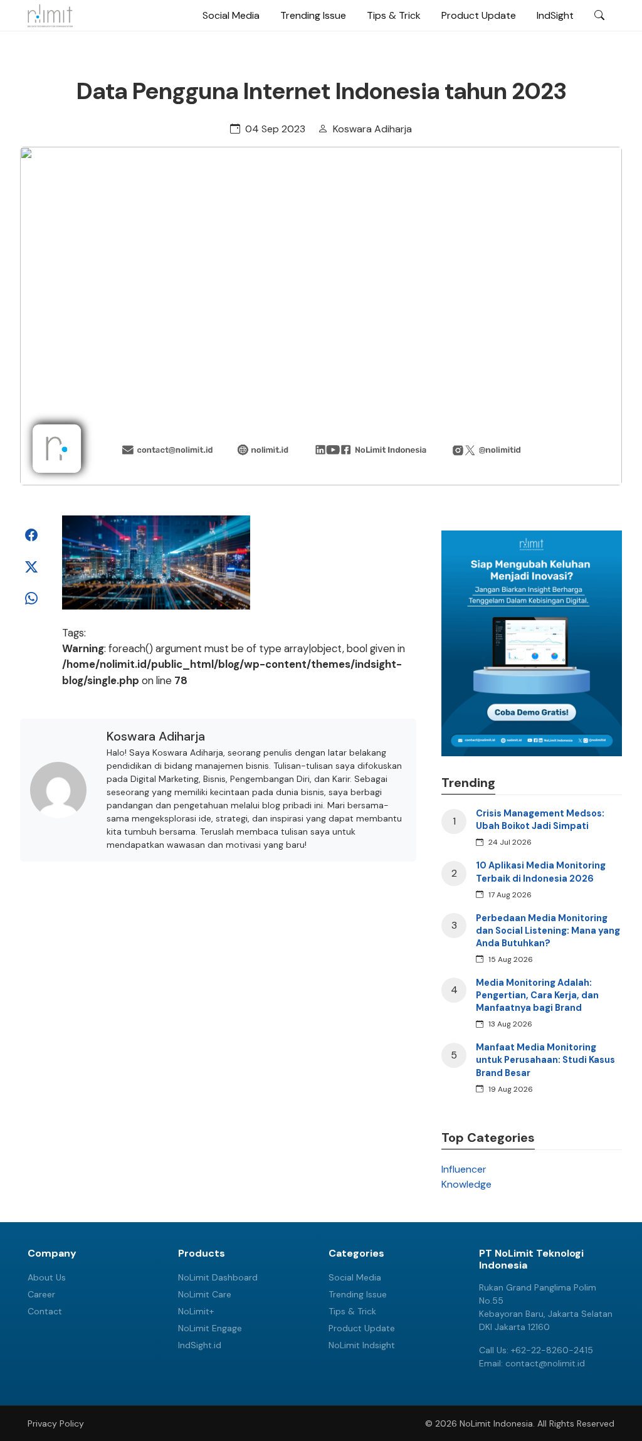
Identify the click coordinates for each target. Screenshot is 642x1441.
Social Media (231, 15)
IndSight (555, 15)
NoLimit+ (196, 1311)
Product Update (478, 15)
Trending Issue (313, 15)
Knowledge (466, 1184)
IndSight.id (199, 1345)
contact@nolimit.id (545, 1363)
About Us (47, 1277)
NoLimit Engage (210, 1328)
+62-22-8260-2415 (552, 1350)
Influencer (464, 1169)
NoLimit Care (204, 1294)
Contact (45, 1311)
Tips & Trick (394, 15)
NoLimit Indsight (362, 1345)
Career (41, 1294)
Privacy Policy (56, 1423)
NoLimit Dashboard (218, 1277)
